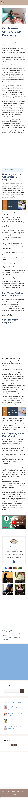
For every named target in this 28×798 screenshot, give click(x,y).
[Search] (22, 691)
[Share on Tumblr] (14, 568)
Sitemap (14, 794)
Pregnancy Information (10, 631)
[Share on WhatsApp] (19, 568)
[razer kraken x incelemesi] (14, 797)
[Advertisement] (14, 151)
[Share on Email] (21, 568)
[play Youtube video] (14, 522)
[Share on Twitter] (11, 568)
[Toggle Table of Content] (20, 169)
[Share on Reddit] (16, 568)
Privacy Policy (4, 793)
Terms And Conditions (14, 793)
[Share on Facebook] (6, 568)
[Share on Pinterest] (9, 568)
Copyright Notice (21, 791)
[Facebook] (14, 561)
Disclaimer (23, 793)
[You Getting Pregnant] (4, 2)
